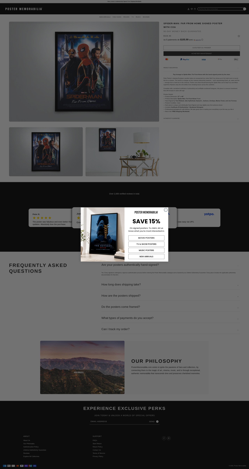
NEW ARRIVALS (146, 256)
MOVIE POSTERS (146, 238)
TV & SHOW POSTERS (146, 244)
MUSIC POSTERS (146, 250)
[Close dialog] (165, 210)
